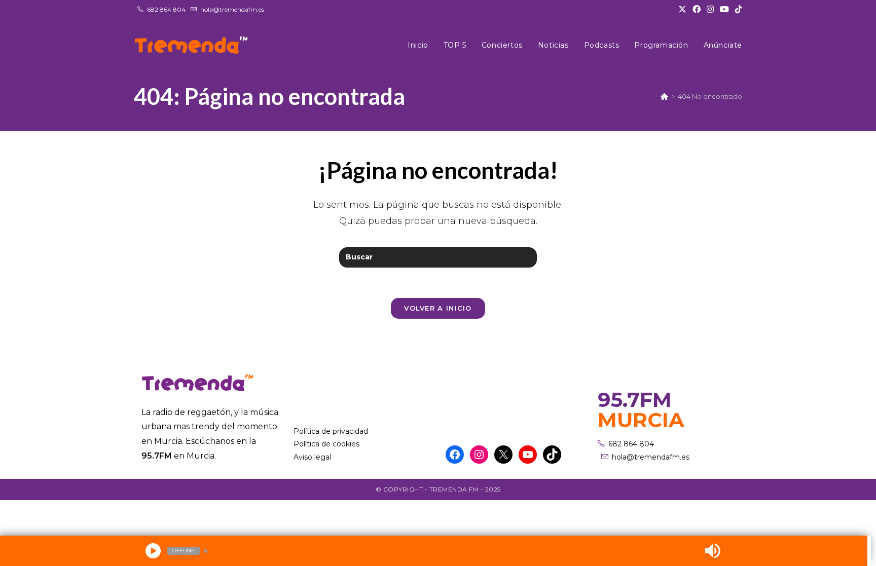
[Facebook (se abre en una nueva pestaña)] (696, 10)
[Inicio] (664, 96)
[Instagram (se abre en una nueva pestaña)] (710, 10)
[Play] (153, 551)
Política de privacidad (331, 431)
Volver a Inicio (438, 308)
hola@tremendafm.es (232, 9)
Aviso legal (312, 457)
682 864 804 (166, 9)
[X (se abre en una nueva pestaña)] (682, 10)
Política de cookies (326, 443)
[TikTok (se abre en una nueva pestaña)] (737, 10)
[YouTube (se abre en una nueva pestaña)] (724, 10)
